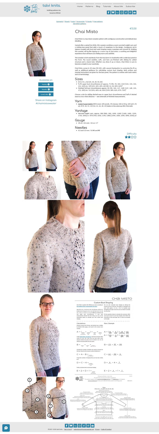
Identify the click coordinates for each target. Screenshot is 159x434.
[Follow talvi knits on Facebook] (126, 12)
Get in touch (68, 429)
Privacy (97, 429)
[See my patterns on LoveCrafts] (117, 12)
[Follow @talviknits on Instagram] (121, 12)
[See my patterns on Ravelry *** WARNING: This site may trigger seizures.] (109, 12)
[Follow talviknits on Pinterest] (130, 12)
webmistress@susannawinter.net (84, 429)
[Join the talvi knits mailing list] (134, 12)
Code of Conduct (106, 429)
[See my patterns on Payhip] (113, 12)
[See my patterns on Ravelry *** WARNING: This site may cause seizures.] (67, 425)
